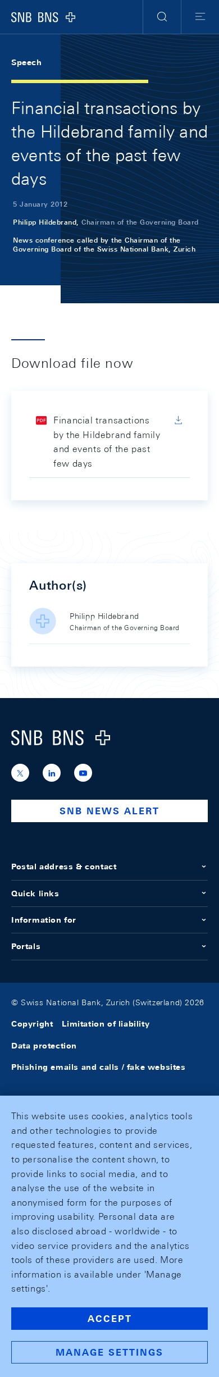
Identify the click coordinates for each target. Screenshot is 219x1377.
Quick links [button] (35, 893)
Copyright (32, 1024)
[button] (162, 17)
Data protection (44, 1046)
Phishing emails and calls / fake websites (98, 1067)
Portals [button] (25, 946)
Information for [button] (43, 920)
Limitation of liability (105, 1024)
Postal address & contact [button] (63, 866)
